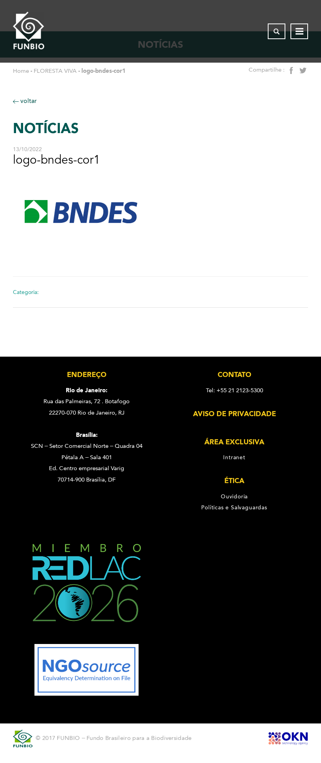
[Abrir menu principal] (299, 31)
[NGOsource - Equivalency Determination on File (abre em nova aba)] (86, 694)
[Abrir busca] (276, 31)
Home (21, 70)
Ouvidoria (234, 496)
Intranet (234, 457)
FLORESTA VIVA (55, 70)
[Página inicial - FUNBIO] (28, 31)
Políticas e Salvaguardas (234, 507)
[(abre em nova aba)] (86, 638)
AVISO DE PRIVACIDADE (234, 413)
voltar (28, 101)
